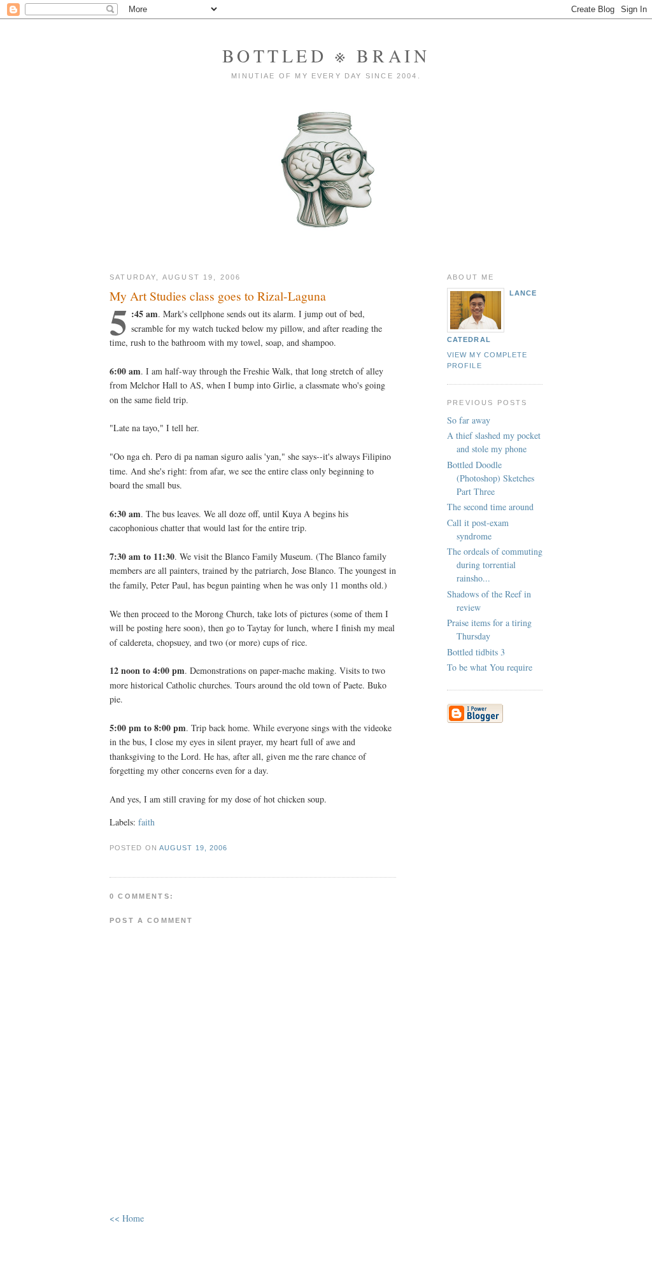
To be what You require (489, 667)
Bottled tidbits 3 (476, 652)
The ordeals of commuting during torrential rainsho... (494, 564)
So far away (468, 420)
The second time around (490, 507)
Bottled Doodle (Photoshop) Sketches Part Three (490, 478)
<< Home (127, 1218)
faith (146, 822)
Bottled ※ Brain (326, 55)
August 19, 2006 (193, 848)
